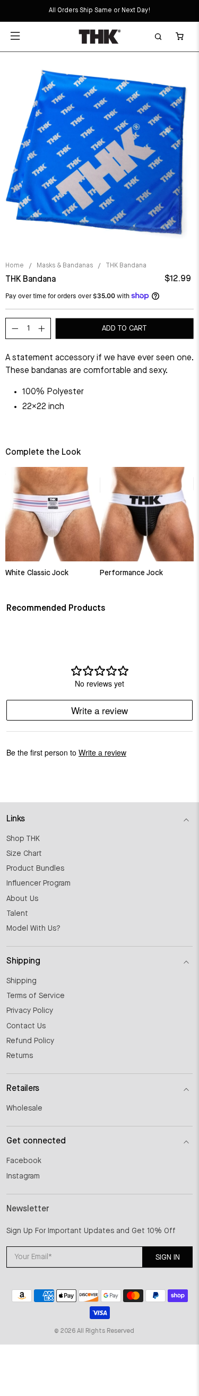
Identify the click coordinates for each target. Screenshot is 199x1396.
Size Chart (24, 853)
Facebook (23, 1161)
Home (14, 266)
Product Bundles (35, 868)
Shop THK (23, 839)
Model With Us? (33, 928)
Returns (19, 1056)
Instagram (23, 1176)
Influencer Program (38, 883)
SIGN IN (167, 1257)
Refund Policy (30, 1041)
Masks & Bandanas (65, 266)
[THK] (100, 36)
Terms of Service (35, 996)
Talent (17, 913)
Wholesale (24, 1108)
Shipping (21, 981)
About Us (22, 899)
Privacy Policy (29, 1011)
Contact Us (26, 1026)
